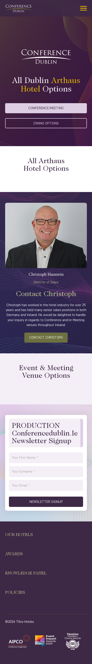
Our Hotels (19, 534)
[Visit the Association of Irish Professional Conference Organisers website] (19, 641)
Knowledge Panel (26, 572)
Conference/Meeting (46, 108)
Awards (14, 553)
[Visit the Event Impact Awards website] (46, 641)
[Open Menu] (83, 8)
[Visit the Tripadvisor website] (73, 641)
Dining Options (46, 123)
